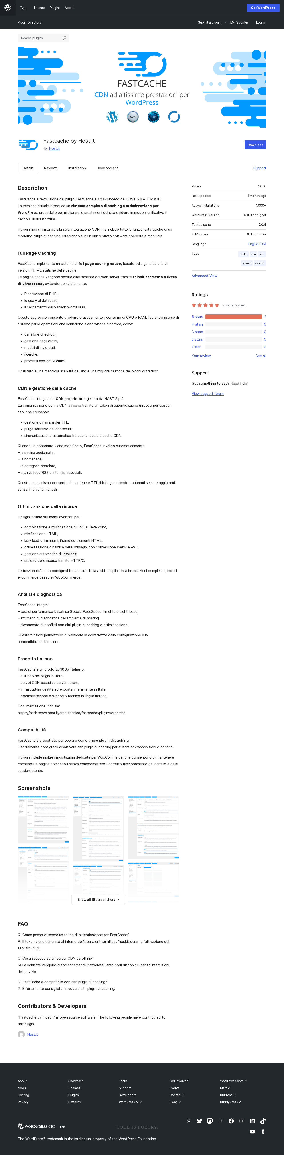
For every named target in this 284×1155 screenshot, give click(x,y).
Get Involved (179, 1081)
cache (243, 254)
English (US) (257, 244)
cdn (253, 254)
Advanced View (204, 276)
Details (28, 168)
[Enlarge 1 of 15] (63, 802)
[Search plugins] (64, 38)
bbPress (228, 1095)
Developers (127, 1095)
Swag (175, 1102)
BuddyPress (231, 1102)
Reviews (51, 168)
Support (259, 168)
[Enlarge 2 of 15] (63, 852)
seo (261, 254)
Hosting (23, 1095)
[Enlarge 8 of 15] (118, 871)
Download (255, 145)
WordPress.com (233, 1081)
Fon (62, 1127)
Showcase (76, 1081)
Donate (177, 1095)
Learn (123, 1081)
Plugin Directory (29, 22)
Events (174, 1088)
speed (247, 263)
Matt (225, 1088)
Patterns (74, 1102)
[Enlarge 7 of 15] (118, 802)
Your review (201, 356)
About (22, 1081)
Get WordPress (263, 8)
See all (261, 356)
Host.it (54, 148)
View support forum (208, 393)
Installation (77, 168)
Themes (74, 1088)
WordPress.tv (130, 1102)
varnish (259, 263)
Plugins (73, 1095)
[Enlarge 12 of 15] (173, 802)
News (22, 1088)
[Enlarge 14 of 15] (173, 907)
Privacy (23, 1102)
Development (107, 168)
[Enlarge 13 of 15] (173, 868)
